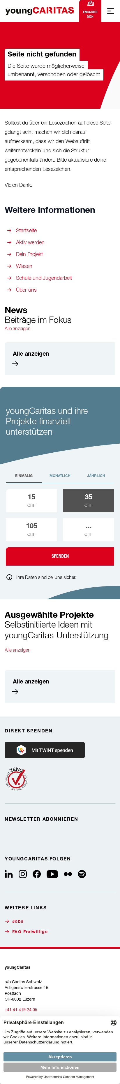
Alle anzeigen (18, 328)
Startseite (26, 230)
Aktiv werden (30, 242)
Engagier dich (90, 14)
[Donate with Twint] (45, 750)
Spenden (60, 556)
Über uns (26, 290)
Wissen (24, 266)
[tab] (24, 478)
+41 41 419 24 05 (21, 1009)
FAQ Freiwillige (30, 932)
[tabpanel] (60, 527)
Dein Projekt (29, 254)
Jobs (18, 922)
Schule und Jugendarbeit (44, 278)
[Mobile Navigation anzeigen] (110, 11)
